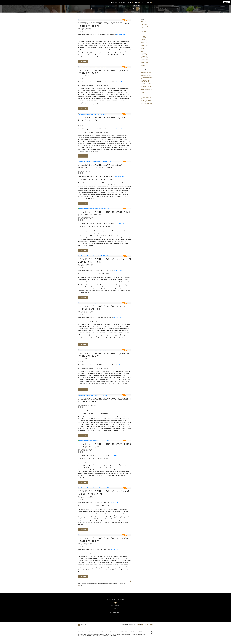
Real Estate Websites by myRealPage (147, 624)
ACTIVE (134, 5)
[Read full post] (104, 20)
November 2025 (144, 42)
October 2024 (144, 60)
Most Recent (143, 31)
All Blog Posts (144, 21)
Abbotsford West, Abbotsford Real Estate (100, 583)
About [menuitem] (149, 2)
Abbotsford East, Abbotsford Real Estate (88, 29)
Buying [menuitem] (130, 2)
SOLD (139, 5)
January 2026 (144, 40)
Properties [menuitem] (122, 2)
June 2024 (143, 67)
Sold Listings (143, 27)
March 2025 (143, 53)
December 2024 (144, 57)
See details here (120, 34)
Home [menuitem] (112, 2)
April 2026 (143, 36)
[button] (115, 603)
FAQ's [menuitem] (116, 2)
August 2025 (143, 46)
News (143, 2)
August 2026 (143, 33)
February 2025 (144, 54)
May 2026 (143, 34)
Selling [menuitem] (137, 2)
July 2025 (143, 48)
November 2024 (144, 59)
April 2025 (143, 51)
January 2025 (144, 56)
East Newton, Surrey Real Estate (87, 497)
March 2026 (143, 37)
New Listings (143, 22)
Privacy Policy (138, 624)
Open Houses (144, 24)
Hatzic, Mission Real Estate (146, 89)
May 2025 (143, 50)
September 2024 (144, 62)
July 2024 (143, 65)
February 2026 (144, 39)
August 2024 (143, 63)
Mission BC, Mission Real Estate (86, 171)
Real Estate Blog (144, 26)
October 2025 (144, 43)
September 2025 (144, 45)
